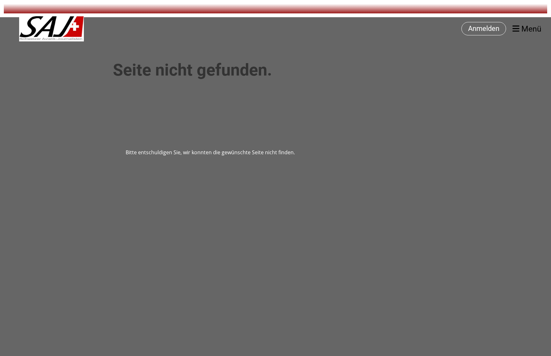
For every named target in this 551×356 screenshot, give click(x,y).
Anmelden (483, 29)
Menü (530, 28)
